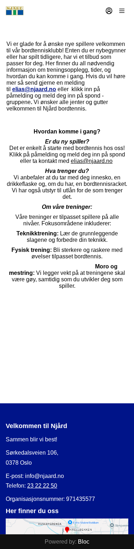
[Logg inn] (109, 10)
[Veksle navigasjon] (121, 10)
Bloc (83, 542)
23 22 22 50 (42, 486)
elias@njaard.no (34, 89)
